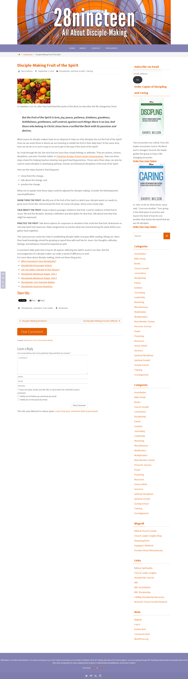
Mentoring (139, 302)
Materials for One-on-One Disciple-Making (38, 340)
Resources (139, 340)
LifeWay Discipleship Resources (149, 597)
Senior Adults (140, 345)
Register (138, 619)
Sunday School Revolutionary (148, 550)
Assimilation (140, 253)
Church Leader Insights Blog (148, 535)
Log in (137, 624)
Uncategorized (141, 374)
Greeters (138, 287)
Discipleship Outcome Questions (36, 286)
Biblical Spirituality (143, 568)
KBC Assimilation (142, 587)
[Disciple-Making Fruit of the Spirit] (33, 102)
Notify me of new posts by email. (34, 399)
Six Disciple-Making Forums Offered (100, 320)
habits (50, 308)
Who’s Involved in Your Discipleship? (38, 261)
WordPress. (102, 668)
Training (89, 71)
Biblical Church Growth (145, 530)
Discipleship (27, 54)
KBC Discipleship (142, 592)
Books (137, 263)
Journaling (139, 292)
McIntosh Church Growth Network (150, 601)
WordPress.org (141, 638)
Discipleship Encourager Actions (36, 265)
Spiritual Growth (78, 71)
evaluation (37, 308)
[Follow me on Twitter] (3, 273)
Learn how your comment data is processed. (76, 411)
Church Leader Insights (145, 572)
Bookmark (63, 308)
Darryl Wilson (27, 71)
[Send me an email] (3, 278)
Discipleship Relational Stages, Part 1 (39, 273)
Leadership (139, 297)
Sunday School (141, 364)
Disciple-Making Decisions (34, 320)
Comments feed (142, 634)
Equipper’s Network (143, 545)
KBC (136, 582)
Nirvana (93, 668)
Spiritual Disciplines (143, 355)
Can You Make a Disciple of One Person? (40, 269)
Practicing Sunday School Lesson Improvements (79, 156)
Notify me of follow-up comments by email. (38, 396)
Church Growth (141, 268)
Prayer (137, 331)
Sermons (138, 350)
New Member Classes (144, 321)
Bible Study (139, 258)
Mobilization (140, 311)
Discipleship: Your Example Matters (38, 282)
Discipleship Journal (144, 577)
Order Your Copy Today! (145, 226)
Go (137, 79)
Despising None (141, 540)
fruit (45, 308)
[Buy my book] (3, 286)
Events (137, 282)
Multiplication (141, 316)
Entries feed (140, 629)
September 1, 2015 (46, 71)
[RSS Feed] (3, 282)
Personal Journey (142, 326)
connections (140, 273)
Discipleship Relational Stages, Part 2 (39, 278)
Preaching (139, 336)
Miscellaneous (141, 307)
